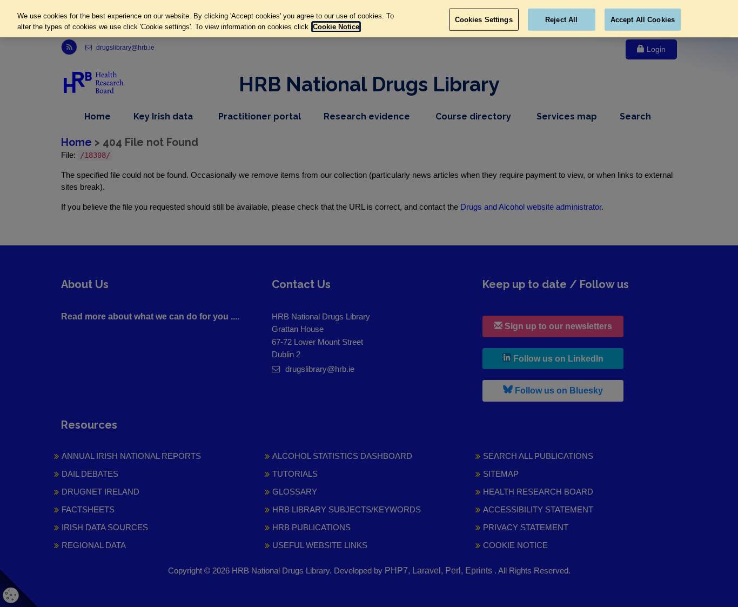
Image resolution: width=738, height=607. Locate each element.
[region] (369, 18)
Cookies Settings (484, 19)
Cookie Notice (336, 27)
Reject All (561, 19)
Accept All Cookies (642, 19)
